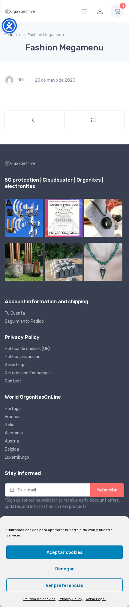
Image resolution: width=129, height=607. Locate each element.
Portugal (13, 408)
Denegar (64, 569)
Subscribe (107, 490)
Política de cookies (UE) (27, 348)
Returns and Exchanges (28, 373)
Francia (12, 416)
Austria (12, 441)
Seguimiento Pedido (24, 321)
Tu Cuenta (15, 313)
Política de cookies (39, 599)
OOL (20, 80)
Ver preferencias (64, 585)
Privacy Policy (70, 599)
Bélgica (12, 449)
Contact (13, 381)
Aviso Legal (96, 599)
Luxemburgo (17, 457)
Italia (9, 424)
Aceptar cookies (64, 552)
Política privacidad (22, 356)
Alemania (14, 433)
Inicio (15, 34)
